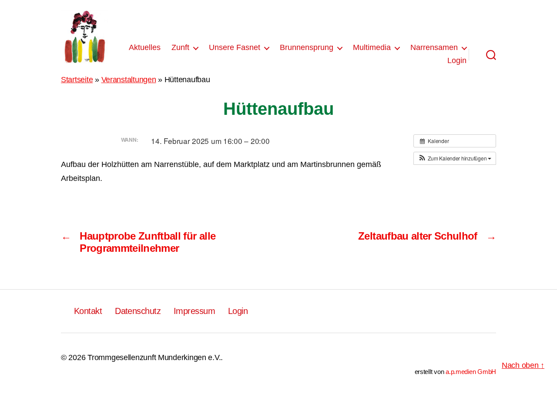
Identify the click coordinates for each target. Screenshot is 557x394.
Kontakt (88, 311)
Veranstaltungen (128, 79)
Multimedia (372, 47)
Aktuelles (145, 47)
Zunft (180, 47)
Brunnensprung (306, 47)
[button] (455, 158)
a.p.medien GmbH (471, 371)
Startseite (77, 79)
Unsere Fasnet (234, 47)
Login (456, 60)
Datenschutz (138, 311)
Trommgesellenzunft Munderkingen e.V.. (155, 357)
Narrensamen (434, 47)
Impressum (194, 311)
